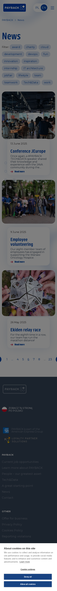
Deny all (28, 577)
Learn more (24, 562)
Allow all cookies (28, 584)
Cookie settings (28, 569)
